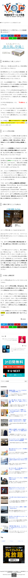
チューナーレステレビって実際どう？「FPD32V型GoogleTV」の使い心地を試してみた (17, 411)
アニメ (11, 541)
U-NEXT (3, 541)
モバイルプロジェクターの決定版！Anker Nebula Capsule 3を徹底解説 (18, 439)
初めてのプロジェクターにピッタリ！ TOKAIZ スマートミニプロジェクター (18, 488)
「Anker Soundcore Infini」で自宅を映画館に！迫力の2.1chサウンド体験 (17, 420)
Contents (24, 319)
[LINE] (13, 38)
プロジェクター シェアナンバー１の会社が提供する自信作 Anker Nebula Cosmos (18, 460)
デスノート (20, 541)
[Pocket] (5, 38)
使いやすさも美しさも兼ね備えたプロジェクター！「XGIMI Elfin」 (18, 468)
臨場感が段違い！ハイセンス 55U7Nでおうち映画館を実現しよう (18, 391)
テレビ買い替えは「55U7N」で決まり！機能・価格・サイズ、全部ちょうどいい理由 (18, 401)
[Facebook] (10, 36)
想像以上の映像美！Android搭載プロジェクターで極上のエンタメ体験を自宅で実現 (18, 431)
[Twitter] (4, 36)
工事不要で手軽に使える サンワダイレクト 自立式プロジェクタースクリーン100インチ (18, 527)
